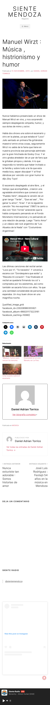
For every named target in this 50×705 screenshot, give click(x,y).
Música (15, 425)
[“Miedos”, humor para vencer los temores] (11, 351)
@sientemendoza (13, 581)
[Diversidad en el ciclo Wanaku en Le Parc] (33, 351)
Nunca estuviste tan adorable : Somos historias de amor (11, 475)
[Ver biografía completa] (37, 414)
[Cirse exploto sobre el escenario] (11, 369)
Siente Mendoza (25, 11)
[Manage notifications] (44, 678)
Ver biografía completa (24, 414)
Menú (26, 26)
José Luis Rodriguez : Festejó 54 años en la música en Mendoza (38, 475)
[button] (3, 700)
